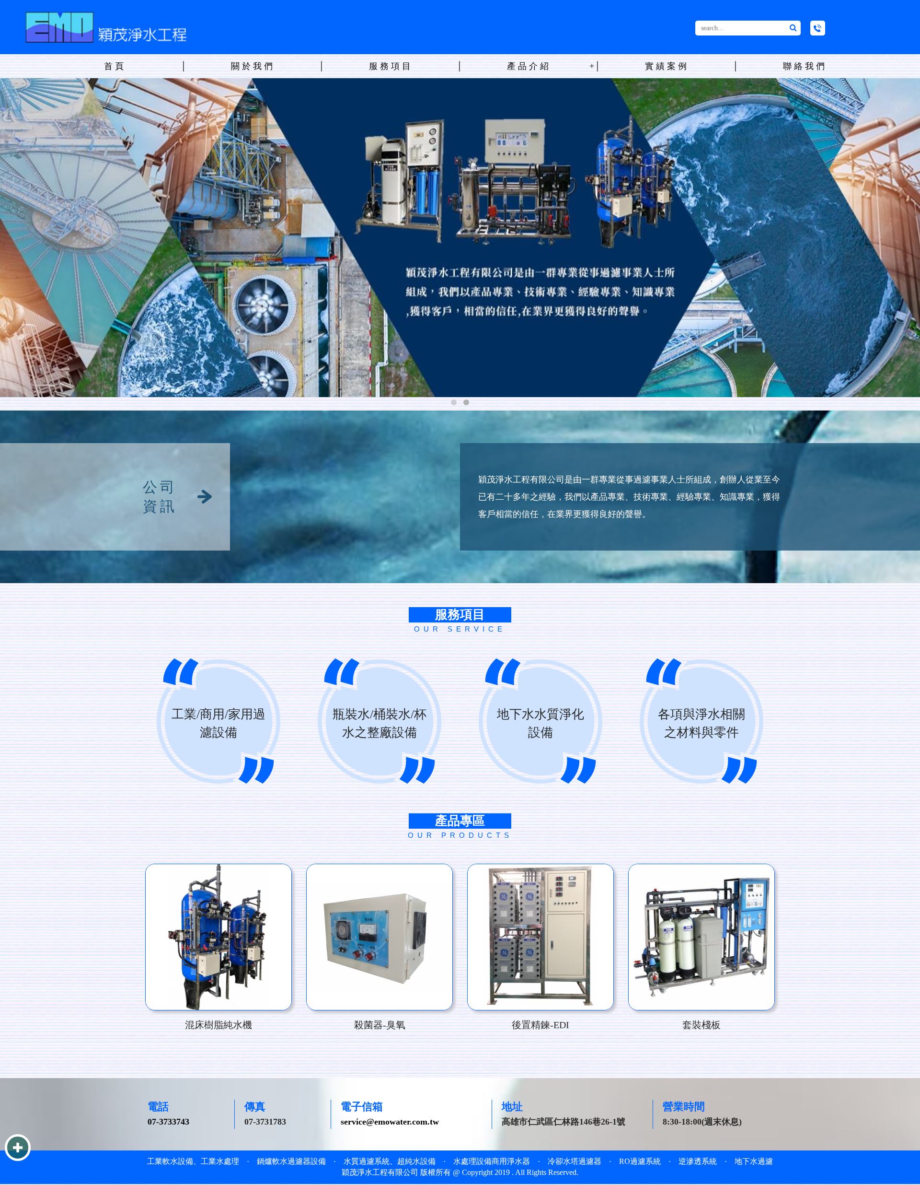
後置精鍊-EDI (540, 1026)
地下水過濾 (754, 1162)
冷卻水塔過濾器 (574, 1162)
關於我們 (253, 66)
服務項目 (391, 66)
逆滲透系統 (697, 1162)
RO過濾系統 (640, 1162)
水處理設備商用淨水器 (491, 1162)
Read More (218, 938)
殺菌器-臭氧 (379, 1026)
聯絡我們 (805, 66)
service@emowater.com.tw (390, 1122)
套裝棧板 (701, 1026)
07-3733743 (168, 1122)
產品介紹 (529, 66)
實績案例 (667, 66)
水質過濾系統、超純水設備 (390, 1162)
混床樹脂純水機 (218, 1026)
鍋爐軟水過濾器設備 (291, 1162)
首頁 (115, 66)
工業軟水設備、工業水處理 (193, 1162)
